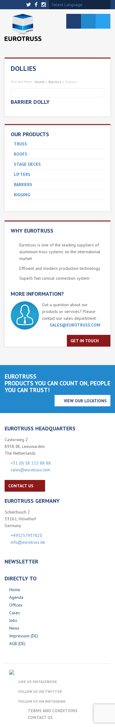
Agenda (16, 597)
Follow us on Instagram (41, 701)
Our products (30, 134)
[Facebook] (37, 4)
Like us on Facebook (37, 681)
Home (40, 81)
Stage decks (27, 164)
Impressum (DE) (23, 636)
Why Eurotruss (32, 230)
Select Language (67, 4)
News (14, 628)
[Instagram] (44, 4)
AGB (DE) (17, 643)
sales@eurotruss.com (75, 325)
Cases (14, 612)
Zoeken (88, 21)
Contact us (20, 486)
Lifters (22, 174)
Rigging (22, 194)
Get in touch (85, 340)
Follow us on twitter (40, 691)
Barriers (23, 184)
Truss (20, 144)
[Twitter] (29, 4)
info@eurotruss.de (28, 542)
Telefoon (103, 21)
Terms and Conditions (53, 710)
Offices (15, 605)
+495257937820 (26, 535)
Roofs (20, 154)
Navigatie (73, 21)
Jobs (13, 620)
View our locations (85, 401)
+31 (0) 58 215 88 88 (31, 463)
